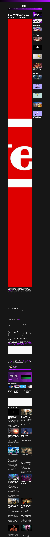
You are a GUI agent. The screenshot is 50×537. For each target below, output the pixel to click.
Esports (25, 8)
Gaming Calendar (33, 8)
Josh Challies (34, 107)
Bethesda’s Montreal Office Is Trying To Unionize (12, 417)
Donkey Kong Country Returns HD (21, 343)
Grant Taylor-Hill (34, 50)
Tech (28, 8)
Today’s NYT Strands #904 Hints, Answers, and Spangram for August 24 (37, 100)
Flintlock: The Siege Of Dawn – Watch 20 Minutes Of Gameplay (13, 436)
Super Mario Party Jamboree (19, 344)
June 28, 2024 (20, 319)
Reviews (20, 8)
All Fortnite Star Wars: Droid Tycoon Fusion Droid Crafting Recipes (37, 109)
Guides (23, 8)
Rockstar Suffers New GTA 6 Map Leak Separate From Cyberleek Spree (37, 70)
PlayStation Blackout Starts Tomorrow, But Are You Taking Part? (37, 52)
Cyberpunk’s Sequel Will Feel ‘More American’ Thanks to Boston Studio (26, 533)
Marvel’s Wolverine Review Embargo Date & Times (37, 82)
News (13, 8)
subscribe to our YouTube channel (24, 361)
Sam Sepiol (15, 366)
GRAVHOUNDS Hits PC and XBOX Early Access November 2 (16, 391)
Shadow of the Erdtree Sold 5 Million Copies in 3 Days (26, 506)
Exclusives (16, 8)
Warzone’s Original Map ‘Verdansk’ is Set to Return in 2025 (13, 506)
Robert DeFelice (34, 98)
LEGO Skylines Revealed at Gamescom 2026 (22, 390)
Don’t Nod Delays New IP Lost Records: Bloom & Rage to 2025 (26, 482)
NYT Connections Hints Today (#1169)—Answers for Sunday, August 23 (37, 118)
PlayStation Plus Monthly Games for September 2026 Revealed (37, 61)
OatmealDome (10, 290)
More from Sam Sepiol (13, 369)
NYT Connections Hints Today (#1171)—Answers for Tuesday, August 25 (37, 91)
